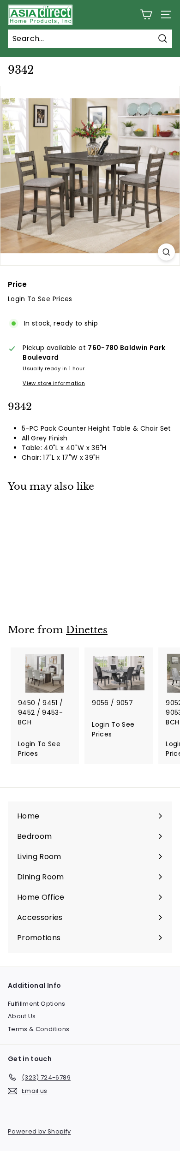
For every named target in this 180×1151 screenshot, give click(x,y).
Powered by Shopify (39, 1131)
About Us (22, 1016)
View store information (54, 383)
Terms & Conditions (38, 1029)
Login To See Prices (40, 298)
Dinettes (87, 630)
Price (17, 284)
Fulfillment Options (37, 1003)
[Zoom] (166, 252)
